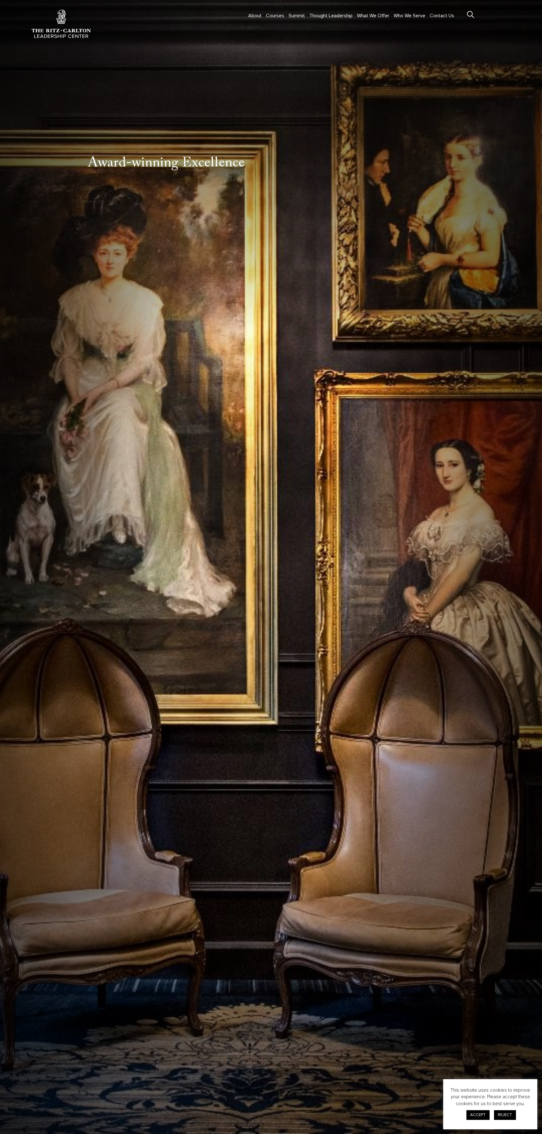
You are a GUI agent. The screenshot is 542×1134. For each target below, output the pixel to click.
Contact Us (442, 16)
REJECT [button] (505, 1114)
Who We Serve (409, 16)
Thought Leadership (331, 16)
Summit (297, 16)
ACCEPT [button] (478, 1114)
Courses (275, 16)
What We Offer (373, 16)
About (255, 16)
